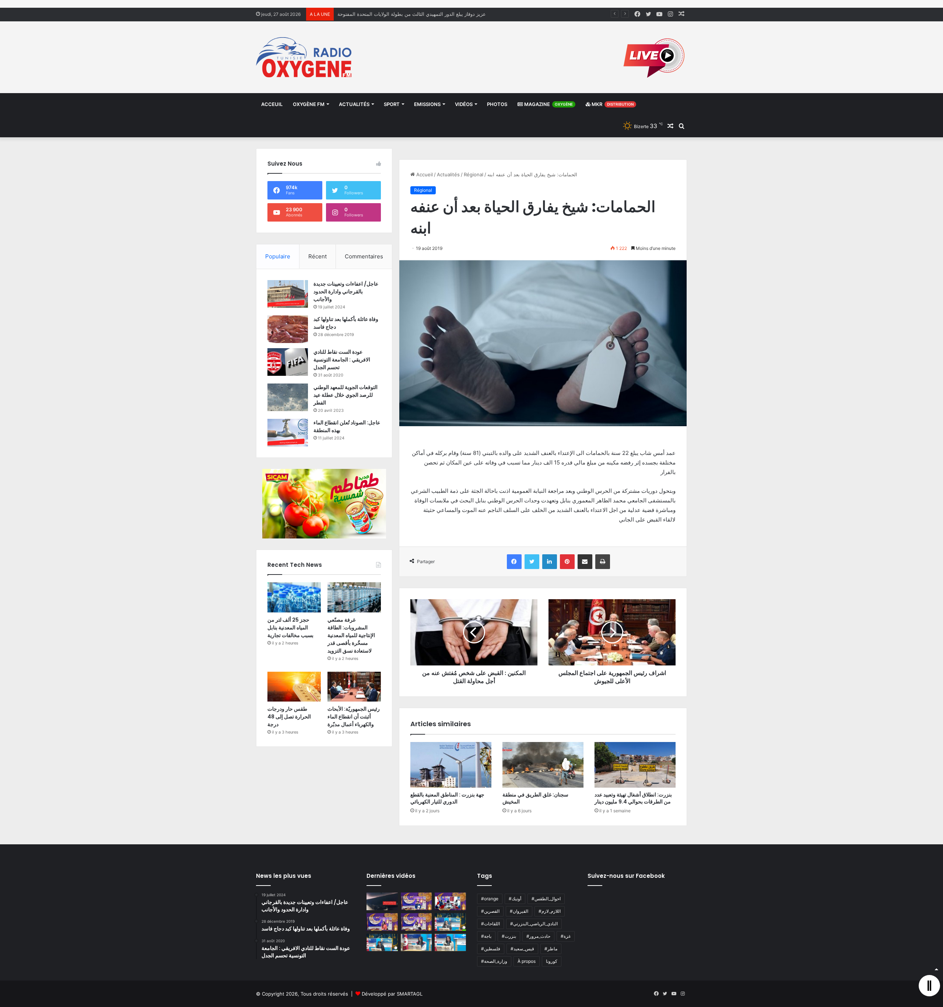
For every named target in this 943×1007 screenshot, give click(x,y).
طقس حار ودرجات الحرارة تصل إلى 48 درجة (289, 716)
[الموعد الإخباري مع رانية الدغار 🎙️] (416, 901)
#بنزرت (509, 936)
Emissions (427, 104)
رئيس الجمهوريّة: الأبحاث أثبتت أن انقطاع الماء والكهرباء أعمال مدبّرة (353, 716)
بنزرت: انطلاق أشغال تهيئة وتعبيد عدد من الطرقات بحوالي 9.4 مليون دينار (633, 798)
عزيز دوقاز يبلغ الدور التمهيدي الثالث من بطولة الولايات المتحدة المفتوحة (411, 14)
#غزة (566, 936)
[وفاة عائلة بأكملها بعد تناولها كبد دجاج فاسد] (287, 329)
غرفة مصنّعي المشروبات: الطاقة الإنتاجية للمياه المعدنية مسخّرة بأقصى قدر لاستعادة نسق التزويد (351, 635)
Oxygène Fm (309, 104)
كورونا (551, 961)
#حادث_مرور (538, 936)
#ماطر (550, 948)
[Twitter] (532, 561)
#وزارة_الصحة (494, 961)
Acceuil (272, 104)
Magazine (548, 104)
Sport (392, 104)
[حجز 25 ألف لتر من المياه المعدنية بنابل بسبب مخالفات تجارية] (294, 597)
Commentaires (364, 256)
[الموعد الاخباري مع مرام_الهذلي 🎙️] (416, 922)
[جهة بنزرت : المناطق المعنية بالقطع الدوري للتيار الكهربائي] (450, 765)
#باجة (486, 936)
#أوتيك (515, 898)
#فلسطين (490, 948)
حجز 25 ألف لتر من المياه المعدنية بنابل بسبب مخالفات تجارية (290, 627)
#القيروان (519, 911)
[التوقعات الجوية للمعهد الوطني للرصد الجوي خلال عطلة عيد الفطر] (287, 397)
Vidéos (464, 104)
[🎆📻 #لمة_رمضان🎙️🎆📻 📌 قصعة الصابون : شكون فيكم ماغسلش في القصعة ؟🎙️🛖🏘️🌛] (450, 901)
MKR (612, 104)
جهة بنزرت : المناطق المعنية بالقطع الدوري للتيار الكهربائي (447, 798)
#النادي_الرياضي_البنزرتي (534, 923)
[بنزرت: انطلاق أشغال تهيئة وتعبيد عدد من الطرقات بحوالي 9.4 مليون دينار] (635, 765)
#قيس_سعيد (522, 948)
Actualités (354, 104)
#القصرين (490, 911)
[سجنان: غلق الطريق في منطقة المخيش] (542, 765)
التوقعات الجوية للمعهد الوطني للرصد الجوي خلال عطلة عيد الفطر (345, 395)
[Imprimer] (602, 561)
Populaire (277, 256)
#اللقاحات (490, 923)
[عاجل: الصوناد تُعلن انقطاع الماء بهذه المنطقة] (287, 432)
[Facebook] (514, 561)
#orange (489, 898)
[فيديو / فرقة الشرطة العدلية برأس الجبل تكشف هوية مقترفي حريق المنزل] (382, 901)
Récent (317, 256)
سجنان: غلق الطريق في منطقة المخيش (535, 798)
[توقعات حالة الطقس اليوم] (382, 922)
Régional (473, 174)
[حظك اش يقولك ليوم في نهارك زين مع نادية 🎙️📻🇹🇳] (382, 942)
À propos (527, 961)
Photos (497, 104)
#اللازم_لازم (550, 911)
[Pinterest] (567, 561)
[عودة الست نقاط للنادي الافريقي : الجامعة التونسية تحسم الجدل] (287, 362)
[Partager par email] (585, 561)
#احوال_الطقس (546, 898)
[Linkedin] (549, 561)
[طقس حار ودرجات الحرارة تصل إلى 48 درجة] (294, 687)
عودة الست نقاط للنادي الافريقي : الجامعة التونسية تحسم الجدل (341, 359)
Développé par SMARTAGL (392, 994)
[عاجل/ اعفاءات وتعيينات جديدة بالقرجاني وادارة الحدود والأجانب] (287, 294)
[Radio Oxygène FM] (305, 57)
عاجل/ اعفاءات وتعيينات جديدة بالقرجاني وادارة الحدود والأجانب (345, 291)
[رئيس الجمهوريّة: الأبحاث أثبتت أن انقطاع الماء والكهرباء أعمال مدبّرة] (354, 687)
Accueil (424, 174)
